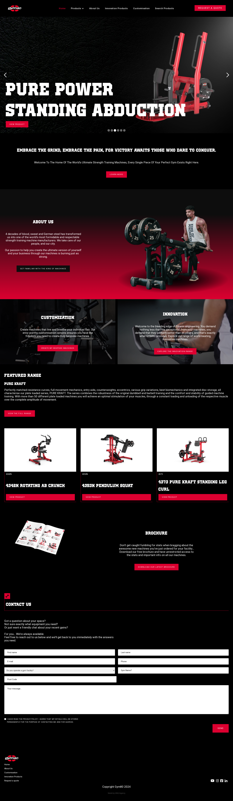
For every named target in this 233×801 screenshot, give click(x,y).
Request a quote (11, 780)
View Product (17, 497)
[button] (77, 8)
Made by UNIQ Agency (116, 793)
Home (62, 8)
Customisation (141, 8)
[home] (14, 8)
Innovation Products (116, 8)
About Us (94, 8)
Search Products (164, 8)
